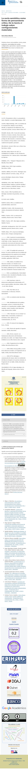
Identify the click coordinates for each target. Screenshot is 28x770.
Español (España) (14, 624)
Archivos (8, 11)
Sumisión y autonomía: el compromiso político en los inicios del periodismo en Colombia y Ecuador (15, 553)
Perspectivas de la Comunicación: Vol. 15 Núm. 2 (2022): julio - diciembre (15, 578)
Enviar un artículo (14, 609)
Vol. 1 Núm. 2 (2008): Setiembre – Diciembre (13, 12)
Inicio (3, 11)
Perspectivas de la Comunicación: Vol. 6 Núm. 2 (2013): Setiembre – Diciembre (14, 591)
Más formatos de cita (9, 434)
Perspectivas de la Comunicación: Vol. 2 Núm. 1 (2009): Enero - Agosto (15, 506)
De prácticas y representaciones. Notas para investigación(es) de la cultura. (13, 502)
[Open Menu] (2, 2)
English (14, 622)
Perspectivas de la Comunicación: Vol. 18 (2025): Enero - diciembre (15, 535)
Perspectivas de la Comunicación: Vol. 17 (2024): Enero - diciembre (15, 556)
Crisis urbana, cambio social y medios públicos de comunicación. (15, 596)
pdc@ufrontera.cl (14, 763)
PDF (14, 414)
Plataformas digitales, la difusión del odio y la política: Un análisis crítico (15, 533)
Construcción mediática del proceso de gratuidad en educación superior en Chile (15, 526)
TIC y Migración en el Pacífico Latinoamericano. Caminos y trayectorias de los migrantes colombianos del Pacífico (15, 575)
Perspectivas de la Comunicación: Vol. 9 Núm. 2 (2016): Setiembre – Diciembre (15, 544)
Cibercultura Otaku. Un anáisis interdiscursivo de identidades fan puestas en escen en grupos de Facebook (15, 541)
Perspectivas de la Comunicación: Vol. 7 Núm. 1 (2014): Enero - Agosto (15, 519)
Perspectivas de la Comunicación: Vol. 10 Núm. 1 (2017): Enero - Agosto (15, 528)
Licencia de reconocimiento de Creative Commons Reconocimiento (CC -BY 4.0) (15, 463)
